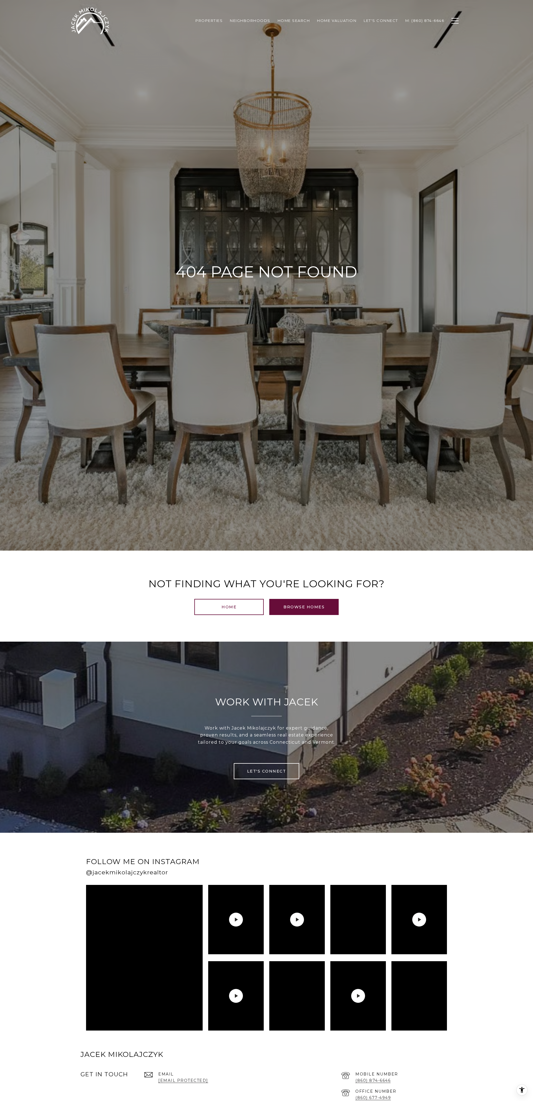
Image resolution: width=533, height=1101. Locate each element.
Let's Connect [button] (266, 771)
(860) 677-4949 (373, 1097)
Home (229, 606)
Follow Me (375, 868)
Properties (209, 20)
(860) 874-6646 (373, 1080)
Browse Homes (304, 606)
